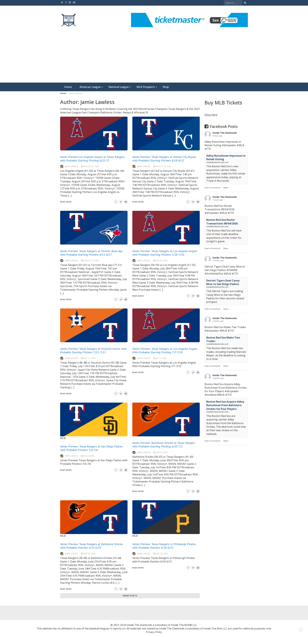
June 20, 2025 (161, 553)
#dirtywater (229, 145)
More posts (130, 595)
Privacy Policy (154, 632)
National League (118, 87)
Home (68, 87)
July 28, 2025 (161, 260)
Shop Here (211, 114)
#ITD (208, 149)
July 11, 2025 (89, 358)
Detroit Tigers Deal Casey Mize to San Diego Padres (223, 282)
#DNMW (232, 270)
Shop (166, 87)
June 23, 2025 (89, 553)
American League (90, 87)
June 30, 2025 (161, 452)
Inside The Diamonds (225, 132)
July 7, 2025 (160, 358)
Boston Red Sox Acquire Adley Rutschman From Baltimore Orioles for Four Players (225, 405)
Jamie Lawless (71, 166)
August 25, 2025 (91, 166)
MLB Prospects (146, 87)
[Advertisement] (154, 58)
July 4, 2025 (88, 455)
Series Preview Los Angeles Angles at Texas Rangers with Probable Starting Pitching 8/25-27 (92, 158)
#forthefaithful (214, 273)
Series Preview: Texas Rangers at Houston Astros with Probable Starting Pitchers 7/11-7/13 (93, 350)
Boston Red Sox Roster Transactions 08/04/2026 (222, 221)
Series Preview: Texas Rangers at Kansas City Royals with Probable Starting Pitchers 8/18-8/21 (164, 158)
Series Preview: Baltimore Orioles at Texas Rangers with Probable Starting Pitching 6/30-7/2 (163, 444)
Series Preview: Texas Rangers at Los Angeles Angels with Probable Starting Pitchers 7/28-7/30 (164, 252)
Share (225, 187)
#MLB (240, 145)
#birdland (210, 394)
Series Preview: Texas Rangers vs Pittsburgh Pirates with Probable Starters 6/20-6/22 (164, 545)
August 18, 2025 (163, 166)
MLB (63, 438)
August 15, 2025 (91, 260)
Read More (66, 201)
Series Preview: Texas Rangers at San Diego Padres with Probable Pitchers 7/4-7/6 (91, 448)
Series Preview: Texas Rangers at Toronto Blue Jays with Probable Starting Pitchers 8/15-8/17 (91, 252)
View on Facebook (212, 187)
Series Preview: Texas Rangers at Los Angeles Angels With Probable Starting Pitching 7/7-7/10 (164, 350)
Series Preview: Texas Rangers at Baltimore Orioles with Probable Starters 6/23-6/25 (91, 545)
